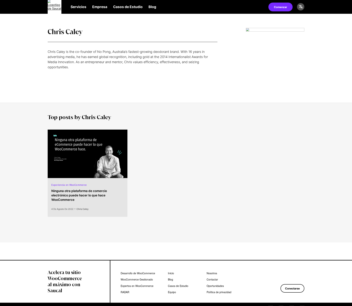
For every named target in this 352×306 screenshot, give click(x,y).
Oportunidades (215, 286)
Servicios (78, 7)
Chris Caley (82, 209)
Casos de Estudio (128, 7)
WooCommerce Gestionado (137, 279)
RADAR (125, 292)
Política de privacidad (219, 292)
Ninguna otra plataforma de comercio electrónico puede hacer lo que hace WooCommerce (79, 195)
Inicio (171, 273)
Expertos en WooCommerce (137, 286)
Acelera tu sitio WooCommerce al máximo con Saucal (65, 281)
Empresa (99, 7)
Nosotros (212, 273)
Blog (152, 7)
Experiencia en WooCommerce (69, 184)
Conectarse (292, 288)
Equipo (172, 292)
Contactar (212, 279)
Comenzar (280, 7)
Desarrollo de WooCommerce (138, 273)
